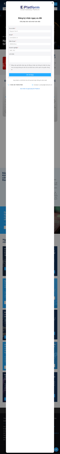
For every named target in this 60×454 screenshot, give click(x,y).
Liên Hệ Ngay (30, 74)
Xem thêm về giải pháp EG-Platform (30, 88)
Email (11, 35)
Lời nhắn (11, 54)
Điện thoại (12, 41)
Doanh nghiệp (13, 47)
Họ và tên (12, 28)
